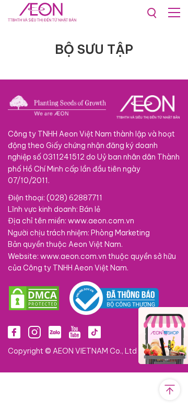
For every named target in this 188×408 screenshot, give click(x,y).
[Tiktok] (94, 331)
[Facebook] (14, 331)
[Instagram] (34, 331)
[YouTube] (74, 331)
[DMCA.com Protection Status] (34, 298)
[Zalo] (55, 331)
